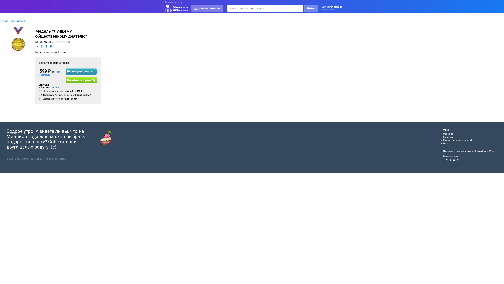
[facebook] (444, 160)
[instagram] (458, 160)
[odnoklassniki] (451, 160)
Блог (445, 143)
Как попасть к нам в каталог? (457, 140)
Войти (325, 7)
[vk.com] (448, 160)
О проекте (448, 134)
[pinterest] (455, 160)
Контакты (448, 137)
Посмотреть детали (80, 71)
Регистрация (335, 7)
